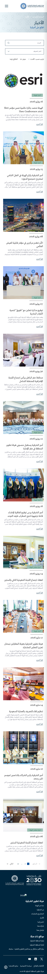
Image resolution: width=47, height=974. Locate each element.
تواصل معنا (40, 930)
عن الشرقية (40, 909)
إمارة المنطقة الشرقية (37, 940)
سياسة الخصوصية (26, 966)
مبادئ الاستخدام (13, 966)
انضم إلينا (41, 922)
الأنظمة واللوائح (39, 966)
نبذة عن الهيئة (39, 905)
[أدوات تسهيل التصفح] (6, 967)
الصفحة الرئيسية (38, 17)
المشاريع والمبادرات (37, 913)
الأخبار (27, 17)
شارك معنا (40, 926)
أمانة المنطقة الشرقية (37, 945)
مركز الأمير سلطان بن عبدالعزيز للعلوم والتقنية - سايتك (26, 949)
